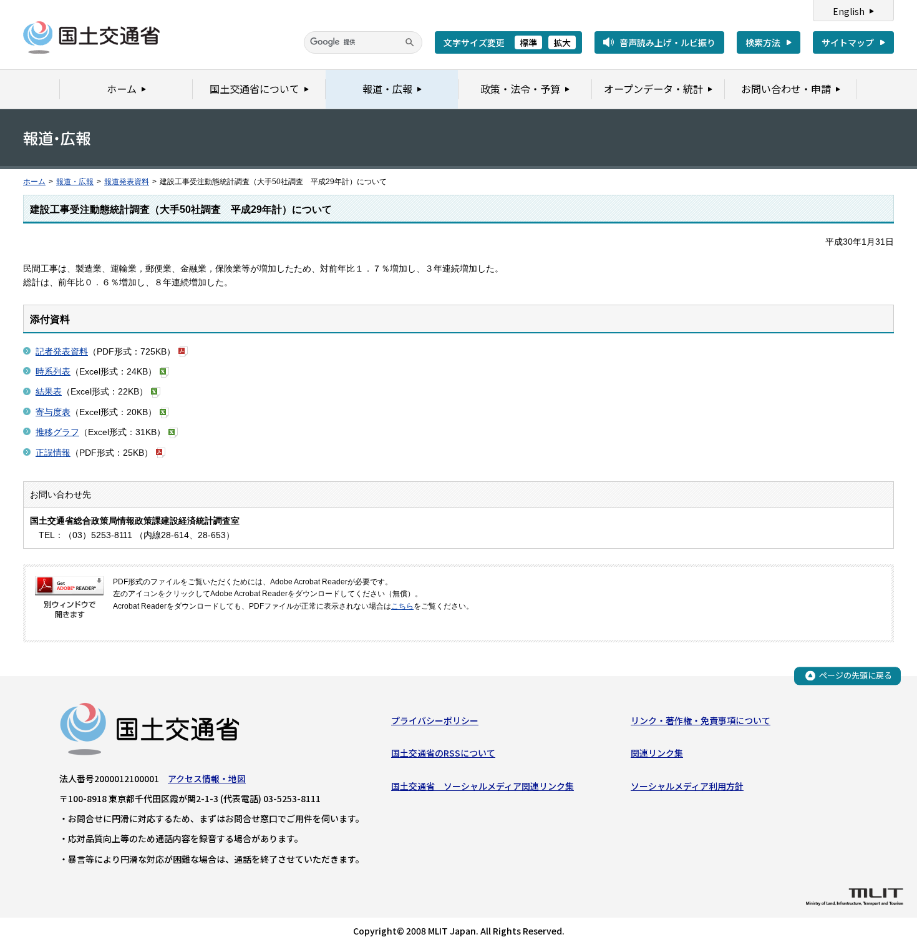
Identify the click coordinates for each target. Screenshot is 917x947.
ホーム (34, 181)
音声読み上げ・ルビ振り (667, 42)
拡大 (562, 42)
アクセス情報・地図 (207, 778)
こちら (402, 606)
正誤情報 (53, 453)
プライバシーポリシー (434, 720)
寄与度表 (53, 412)
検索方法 (762, 42)
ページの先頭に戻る (855, 675)
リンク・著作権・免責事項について (700, 720)
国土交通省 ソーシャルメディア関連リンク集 (482, 786)
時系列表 (53, 371)
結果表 (49, 391)
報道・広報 (75, 181)
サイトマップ (848, 42)
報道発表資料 (126, 181)
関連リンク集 (657, 753)
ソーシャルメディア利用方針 (687, 786)
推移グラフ (57, 432)
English (849, 11)
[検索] (409, 42)
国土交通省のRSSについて (443, 753)
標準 (528, 42)
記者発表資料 (62, 351)
